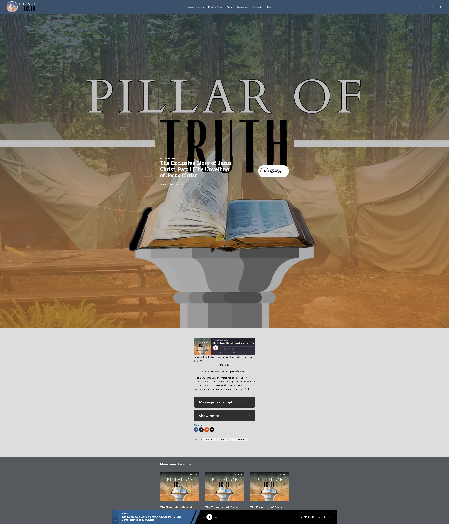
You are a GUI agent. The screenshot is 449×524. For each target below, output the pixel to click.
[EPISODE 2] (224, 486)
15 (203, 517)
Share (233, 353)
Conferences (242, 7)
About (229, 7)
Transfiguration (239, 439)
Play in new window (219, 357)
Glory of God (223, 439)
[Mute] (313, 517)
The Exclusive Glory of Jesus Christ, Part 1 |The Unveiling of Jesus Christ (151, 518)
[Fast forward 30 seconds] (233, 349)
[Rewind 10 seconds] (225, 349)
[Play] (209, 517)
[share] (330, 517)
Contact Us (257, 7)
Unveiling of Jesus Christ (171, 158)
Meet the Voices (215, 7)
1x (229, 349)
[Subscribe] (324, 517)
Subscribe (224, 353)
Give (269, 7)
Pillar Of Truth (167, 184)
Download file (200, 357)
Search (441, 7)
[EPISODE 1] (269, 486)
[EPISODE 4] (179, 486)
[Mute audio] (221, 349)
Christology (209, 439)
